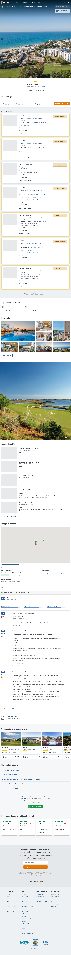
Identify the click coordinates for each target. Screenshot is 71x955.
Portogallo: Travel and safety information (35, 293)
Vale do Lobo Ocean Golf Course (30, 196)
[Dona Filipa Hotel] (18, 331)
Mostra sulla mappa (41, 86)
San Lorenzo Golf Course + (39, 122)
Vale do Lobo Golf (38, 124)
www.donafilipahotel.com (14, 718)
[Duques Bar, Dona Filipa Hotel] (27, 347)
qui (30, 874)
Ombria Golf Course (25, 172)
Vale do (34, 147)
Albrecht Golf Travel (10, 6)
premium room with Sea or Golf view (35, 167)
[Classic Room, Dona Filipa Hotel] (44, 336)
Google (18, 625)
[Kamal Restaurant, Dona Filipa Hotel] (9, 347)
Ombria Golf (29, 124)
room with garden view (32, 118)
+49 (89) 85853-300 (36, 806)
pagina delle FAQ (24, 798)
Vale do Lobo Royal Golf (34, 249)
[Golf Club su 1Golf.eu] (5, 2)
